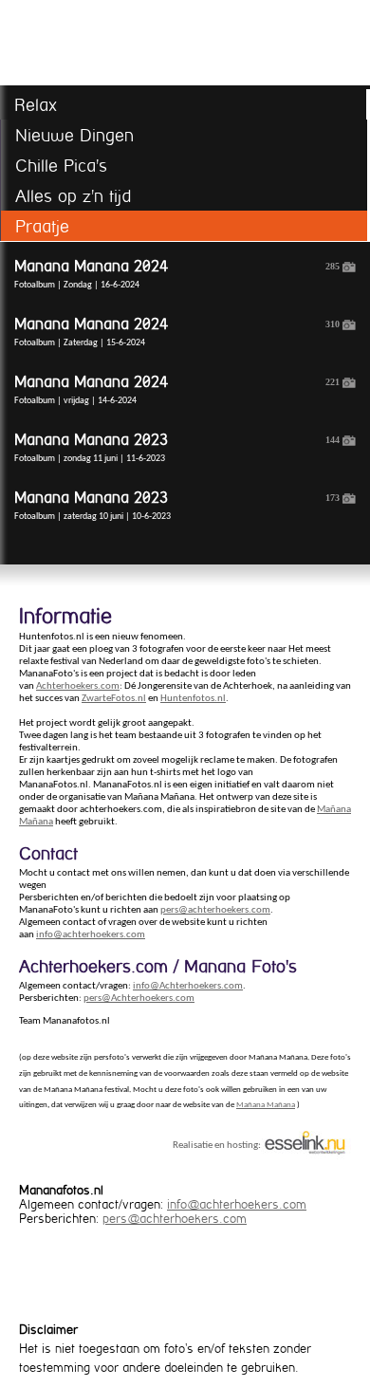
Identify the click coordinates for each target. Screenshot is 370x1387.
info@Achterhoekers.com (188, 986)
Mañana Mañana (265, 1104)
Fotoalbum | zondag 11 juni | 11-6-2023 (177, 447)
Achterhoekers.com (78, 686)
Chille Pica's (61, 166)
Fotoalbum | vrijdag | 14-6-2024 (177, 389)
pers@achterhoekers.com (215, 910)
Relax (35, 105)
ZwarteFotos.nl (114, 699)
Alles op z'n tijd (73, 196)
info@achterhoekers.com (90, 935)
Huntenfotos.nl (193, 699)
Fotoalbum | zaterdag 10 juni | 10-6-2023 (177, 505)
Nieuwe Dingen (74, 135)
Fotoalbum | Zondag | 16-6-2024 (177, 273)
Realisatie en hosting (215, 1144)
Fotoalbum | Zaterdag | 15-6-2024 (177, 331)
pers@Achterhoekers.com (138, 998)
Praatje (42, 226)
